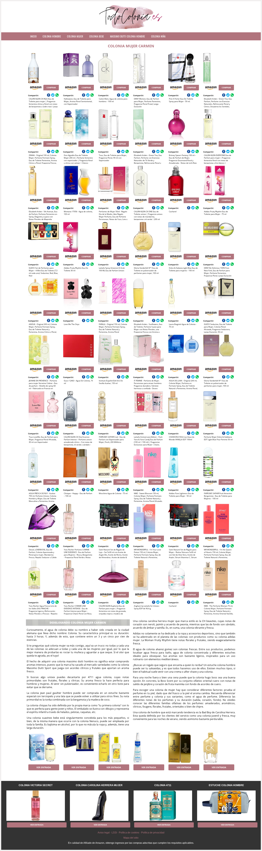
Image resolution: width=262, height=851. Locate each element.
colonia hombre (52, 36)
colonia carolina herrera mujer (99, 785)
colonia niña (158, 36)
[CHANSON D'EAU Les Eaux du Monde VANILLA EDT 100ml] (183, 406)
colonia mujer (75, 36)
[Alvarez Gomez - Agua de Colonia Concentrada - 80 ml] (113, 748)
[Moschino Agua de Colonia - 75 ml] (113, 462)
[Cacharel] (183, 181)
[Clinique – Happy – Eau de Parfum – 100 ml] (78, 462)
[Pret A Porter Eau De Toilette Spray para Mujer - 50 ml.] (183, 68)
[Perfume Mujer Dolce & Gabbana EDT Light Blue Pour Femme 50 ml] (218, 406)
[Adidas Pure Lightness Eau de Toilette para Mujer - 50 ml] (183, 462)
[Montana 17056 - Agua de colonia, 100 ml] (78, 181)
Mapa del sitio (130, 837)
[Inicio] (131, 30)
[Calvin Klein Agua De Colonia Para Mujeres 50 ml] (218, 748)
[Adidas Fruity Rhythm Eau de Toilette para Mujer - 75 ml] (218, 181)
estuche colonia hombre (226, 785)
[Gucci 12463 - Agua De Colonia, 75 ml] (78, 350)
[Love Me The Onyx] (78, 293)
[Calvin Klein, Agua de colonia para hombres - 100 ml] (113, 68)
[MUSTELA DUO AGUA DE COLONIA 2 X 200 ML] (148, 748)
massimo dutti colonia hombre (127, 36)
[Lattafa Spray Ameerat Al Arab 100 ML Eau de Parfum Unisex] (113, 237)
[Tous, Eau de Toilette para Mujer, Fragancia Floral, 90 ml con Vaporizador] (113, 124)
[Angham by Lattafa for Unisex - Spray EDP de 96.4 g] (148, 575)
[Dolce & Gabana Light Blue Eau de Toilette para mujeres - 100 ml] (183, 237)
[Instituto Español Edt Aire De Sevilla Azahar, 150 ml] (113, 350)
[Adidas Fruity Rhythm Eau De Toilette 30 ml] (78, 237)
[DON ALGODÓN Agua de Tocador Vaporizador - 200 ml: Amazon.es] (43, 748)
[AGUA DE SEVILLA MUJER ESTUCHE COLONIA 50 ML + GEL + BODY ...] (78, 748)
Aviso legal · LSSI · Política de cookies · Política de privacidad (131, 832)
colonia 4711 (162, 785)
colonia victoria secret (36, 785)
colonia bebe (96, 36)
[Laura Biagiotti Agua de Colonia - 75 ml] (183, 293)
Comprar (51, 87)
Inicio (33, 36)
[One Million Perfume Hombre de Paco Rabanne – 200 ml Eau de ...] (183, 748)
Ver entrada (43, 767)
